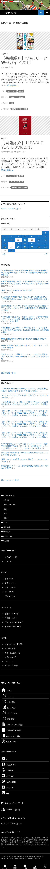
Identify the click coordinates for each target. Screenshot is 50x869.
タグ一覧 (8, 561)
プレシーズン (12, 91)
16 (5, 243)
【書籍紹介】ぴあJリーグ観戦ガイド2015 (24, 60)
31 (11, 251)
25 (18, 247)
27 (32, 247)
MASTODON (10, 782)
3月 (16, 209)
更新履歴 (6, 541)
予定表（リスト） (11, 618)
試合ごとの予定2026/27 (14, 622)
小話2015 (4, 54)
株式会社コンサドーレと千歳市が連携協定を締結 (20, 466)
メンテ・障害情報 (11, 666)
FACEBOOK (10, 765)
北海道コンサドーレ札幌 (19, 109)
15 (45, 240)
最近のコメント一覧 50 (10, 480)
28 (39, 247)
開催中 (6, 513)
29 (45, 247)
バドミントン (10, 587)
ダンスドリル (10, 596)
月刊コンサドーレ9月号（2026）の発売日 (17, 290)
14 (39, 240)
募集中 (6, 518)
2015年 (11, 209)
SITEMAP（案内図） (13, 810)
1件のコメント (21, 152)
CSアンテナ (9, 661)
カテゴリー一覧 (11, 557)
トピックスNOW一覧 (13, 626)
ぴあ (12, 103)
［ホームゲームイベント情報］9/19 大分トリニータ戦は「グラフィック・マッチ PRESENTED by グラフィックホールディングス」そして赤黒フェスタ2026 (24, 413)
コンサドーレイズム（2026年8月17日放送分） (19, 395)
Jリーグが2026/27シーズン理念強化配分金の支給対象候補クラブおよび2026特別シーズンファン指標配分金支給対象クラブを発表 (24, 272)
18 (18, 243)
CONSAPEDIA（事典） (14, 725)
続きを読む (13, 85)
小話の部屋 (6, 527)
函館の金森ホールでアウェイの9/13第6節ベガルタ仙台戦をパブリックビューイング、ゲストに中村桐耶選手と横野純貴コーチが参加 (25, 308)
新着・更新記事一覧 (12, 653)
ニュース (6, 523)
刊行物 (21, 91)
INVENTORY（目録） (13, 736)
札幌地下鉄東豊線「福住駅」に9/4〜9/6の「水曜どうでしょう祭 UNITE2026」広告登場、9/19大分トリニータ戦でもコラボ (25, 282)
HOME (3, 209)
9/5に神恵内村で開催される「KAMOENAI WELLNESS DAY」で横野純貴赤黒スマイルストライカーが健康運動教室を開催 (24, 298)
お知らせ (6, 500)
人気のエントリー (11, 657)
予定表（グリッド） (12, 614)
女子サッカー (10, 583)
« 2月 (4, 254)
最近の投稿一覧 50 (8, 373)
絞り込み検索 (10, 648)
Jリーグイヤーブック (17, 182)
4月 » (46, 254)
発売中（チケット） (10, 504)
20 (32, 243)
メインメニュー (47, 12)
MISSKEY (9, 788)
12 (25, 240)
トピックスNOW (8, 495)
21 (39, 243)
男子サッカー (10, 579)
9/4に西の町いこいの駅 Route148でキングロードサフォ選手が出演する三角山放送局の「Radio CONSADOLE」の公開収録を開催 (25, 330)
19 (25, 243)
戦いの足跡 (6, 532)
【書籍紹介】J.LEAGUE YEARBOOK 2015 (22, 145)
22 (45, 243)
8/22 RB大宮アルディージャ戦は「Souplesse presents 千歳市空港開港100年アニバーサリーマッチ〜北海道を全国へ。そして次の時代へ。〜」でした (24, 446)
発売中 (6, 509)
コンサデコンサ (9, 12)
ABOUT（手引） (11, 742)
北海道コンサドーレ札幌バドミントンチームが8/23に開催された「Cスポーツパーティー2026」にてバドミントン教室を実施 (25, 356)
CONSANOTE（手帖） (14, 730)
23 (5, 247)
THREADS (9, 771)
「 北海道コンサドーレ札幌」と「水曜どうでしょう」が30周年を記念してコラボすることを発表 (24, 403)
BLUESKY (9, 776)
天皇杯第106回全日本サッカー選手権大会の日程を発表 (22, 453)
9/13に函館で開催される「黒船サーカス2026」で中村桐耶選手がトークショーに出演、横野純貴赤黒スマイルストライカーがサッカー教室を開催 (25, 319)
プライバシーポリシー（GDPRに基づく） (15, 856)
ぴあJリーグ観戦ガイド (18, 97)
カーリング (9, 592)
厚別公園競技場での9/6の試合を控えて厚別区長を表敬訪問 (23, 339)
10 (11, 240)
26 (25, 247)
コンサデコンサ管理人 (29, 391)
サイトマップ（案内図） (14, 644)
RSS (7, 793)
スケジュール (7, 536)
